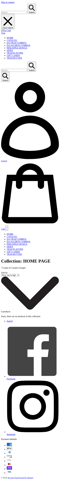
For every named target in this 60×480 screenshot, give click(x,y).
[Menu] (6, 228)
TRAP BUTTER (14, 58)
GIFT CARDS (13, 55)
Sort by (4, 272)
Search (10, 321)
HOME (10, 38)
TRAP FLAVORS (15, 53)
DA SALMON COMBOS (18, 45)
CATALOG (12, 40)
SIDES (10, 50)
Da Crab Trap (13, 478)
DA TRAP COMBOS (16, 43)
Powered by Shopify (25, 478)
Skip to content (7, 2)
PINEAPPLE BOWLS (17, 48)
